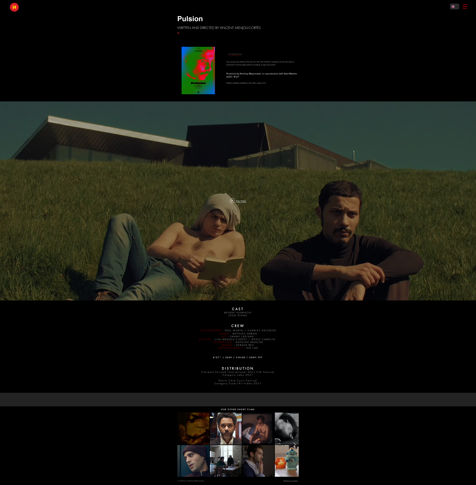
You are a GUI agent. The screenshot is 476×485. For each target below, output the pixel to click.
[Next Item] (294, 444)
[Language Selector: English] (454, 6)
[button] (465, 6)
